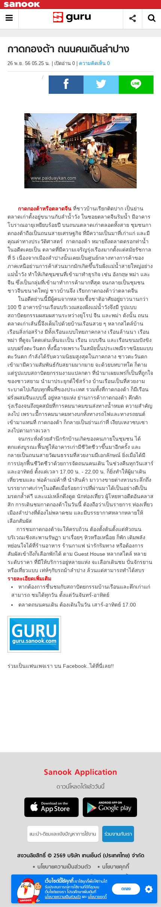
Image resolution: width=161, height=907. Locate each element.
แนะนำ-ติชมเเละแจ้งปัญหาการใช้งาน (63, 834)
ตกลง (126, 888)
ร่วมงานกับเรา (118, 834)
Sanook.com (22, 4)
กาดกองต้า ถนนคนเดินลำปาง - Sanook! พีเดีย (73, 18)
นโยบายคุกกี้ (97, 897)
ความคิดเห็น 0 (94, 63)
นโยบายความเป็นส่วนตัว (63, 897)
